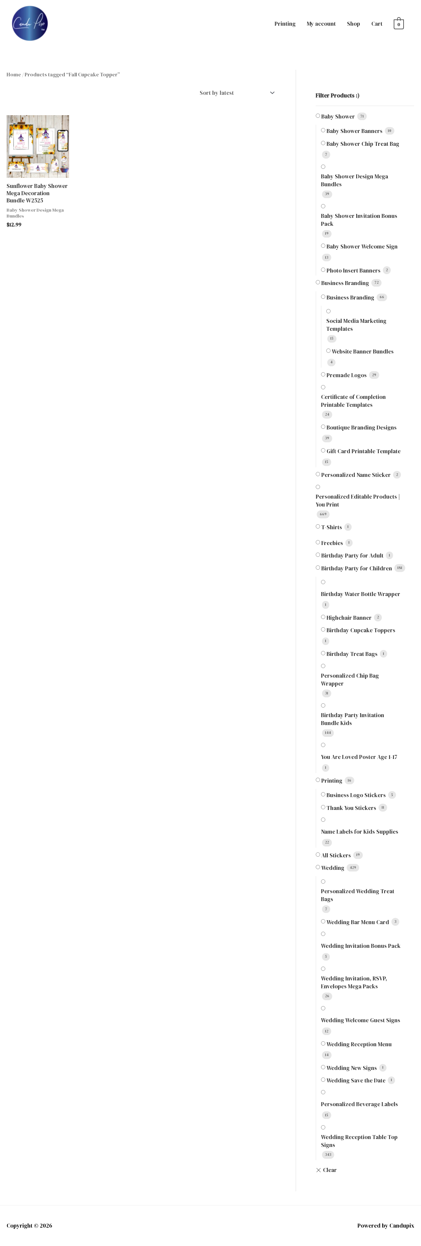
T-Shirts (331, 527)
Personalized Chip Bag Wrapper (350, 680)
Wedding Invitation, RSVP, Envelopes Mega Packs (354, 982)
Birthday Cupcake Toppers (361, 630)
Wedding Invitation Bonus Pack (361, 946)
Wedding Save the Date (356, 1080)
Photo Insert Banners (354, 270)
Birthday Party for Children (356, 568)
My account (321, 24)
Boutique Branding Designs (362, 427)
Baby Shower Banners (355, 131)
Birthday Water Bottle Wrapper (360, 594)
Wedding (332, 868)
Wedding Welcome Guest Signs (360, 1020)
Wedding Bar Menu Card (358, 922)
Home (14, 74)
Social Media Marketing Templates (356, 325)
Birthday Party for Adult (352, 555)
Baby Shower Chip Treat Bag (363, 144)
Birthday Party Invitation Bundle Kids (352, 719)
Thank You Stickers (351, 808)
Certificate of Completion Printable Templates (353, 401)
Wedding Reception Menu (359, 1044)
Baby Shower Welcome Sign (362, 246)
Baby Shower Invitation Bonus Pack (359, 220)
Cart (377, 24)
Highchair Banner (349, 618)
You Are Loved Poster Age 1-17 (359, 757)
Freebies (332, 543)
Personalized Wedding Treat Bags (357, 895)
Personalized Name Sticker (356, 475)
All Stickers (336, 855)
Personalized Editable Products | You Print (358, 500)
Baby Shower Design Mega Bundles (354, 180)
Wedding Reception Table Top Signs (359, 1141)
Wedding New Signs (352, 1068)
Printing (285, 24)
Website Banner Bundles (363, 351)
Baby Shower (338, 116)
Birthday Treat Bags (352, 654)
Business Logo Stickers (356, 795)
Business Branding (345, 283)
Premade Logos (347, 375)
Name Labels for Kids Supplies (359, 832)
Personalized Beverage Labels (359, 1104)
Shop (353, 24)
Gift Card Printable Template (364, 451)
